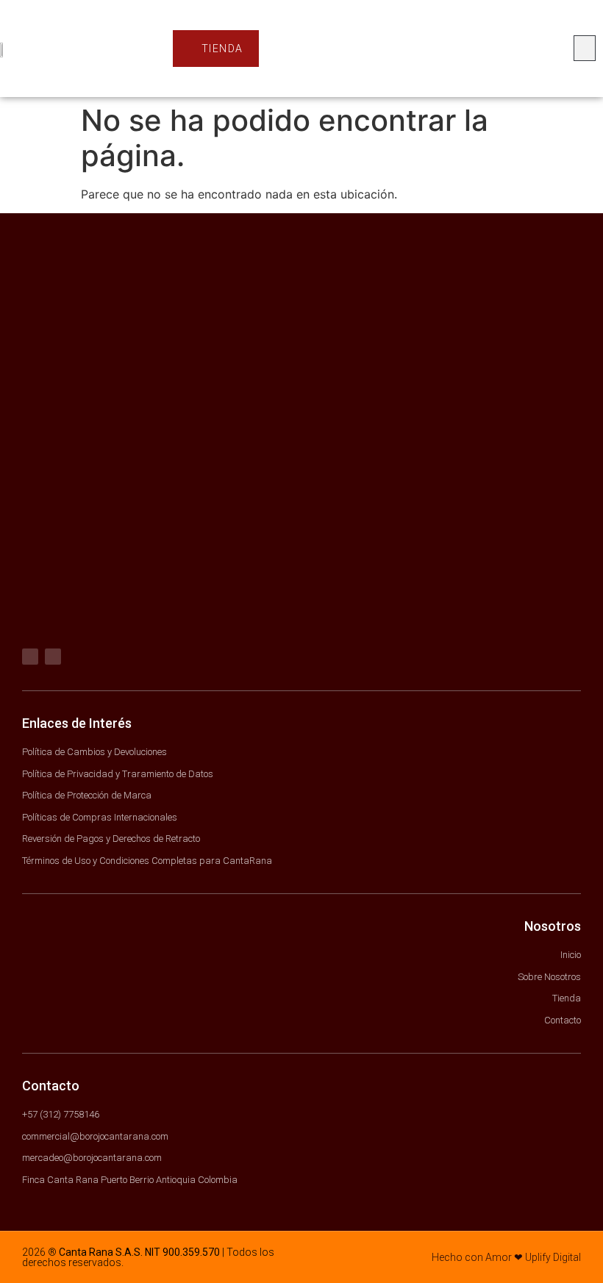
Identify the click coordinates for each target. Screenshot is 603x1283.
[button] (585, 48)
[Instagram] (53, 656)
